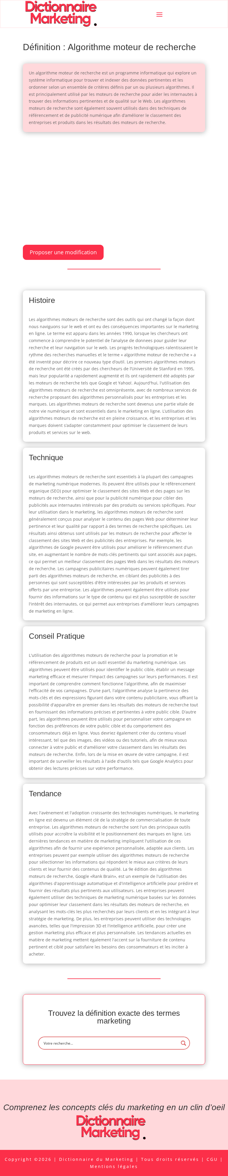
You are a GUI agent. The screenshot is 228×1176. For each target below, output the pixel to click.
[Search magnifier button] (183, 1043)
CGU (213, 1159)
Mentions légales (114, 1166)
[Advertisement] (114, 182)
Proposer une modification (63, 252)
